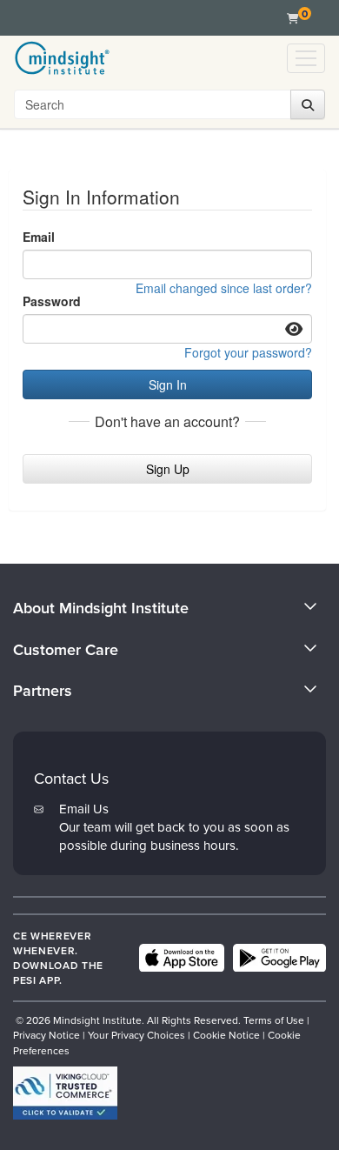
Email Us (84, 808)
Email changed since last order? (224, 288)
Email (39, 236)
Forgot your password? (248, 352)
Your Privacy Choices (136, 1034)
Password (52, 301)
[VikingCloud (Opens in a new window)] (65, 1093)
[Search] (307, 104)
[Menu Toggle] (306, 58)
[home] (62, 58)
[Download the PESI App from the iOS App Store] (181, 958)
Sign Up (167, 469)
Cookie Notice (226, 1034)
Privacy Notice (46, 1034)
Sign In (168, 384)
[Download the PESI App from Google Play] (279, 958)
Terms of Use (273, 1020)
